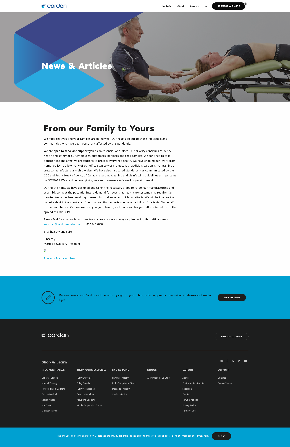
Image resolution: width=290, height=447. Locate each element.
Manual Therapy (49, 383)
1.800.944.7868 (93, 224)
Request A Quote (231, 336)
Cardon (187, 369)
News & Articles (190, 399)
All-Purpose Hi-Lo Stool (158, 377)
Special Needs (48, 399)
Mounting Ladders (86, 399)
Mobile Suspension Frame (89, 405)
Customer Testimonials (193, 383)
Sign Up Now (232, 297)
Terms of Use (189, 410)
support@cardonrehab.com (62, 224)
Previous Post (53, 258)
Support (223, 369)
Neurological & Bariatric (53, 388)
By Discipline (120, 369)
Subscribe (187, 388)
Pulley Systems (84, 377)
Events (185, 394)
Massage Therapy (121, 388)
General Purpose (50, 377)
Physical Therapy (120, 377)
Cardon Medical (49, 394)
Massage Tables (49, 410)
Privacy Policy (202, 435)
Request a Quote (229, 6)
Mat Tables (47, 405)
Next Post (68, 258)
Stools (152, 369)
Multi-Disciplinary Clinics (123, 383)
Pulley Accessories (86, 388)
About (185, 377)
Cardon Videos (225, 383)
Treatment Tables (53, 369)
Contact (222, 377)
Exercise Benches (85, 394)
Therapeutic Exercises (91, 369)
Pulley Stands (83, 383)
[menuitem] (166, 6)
